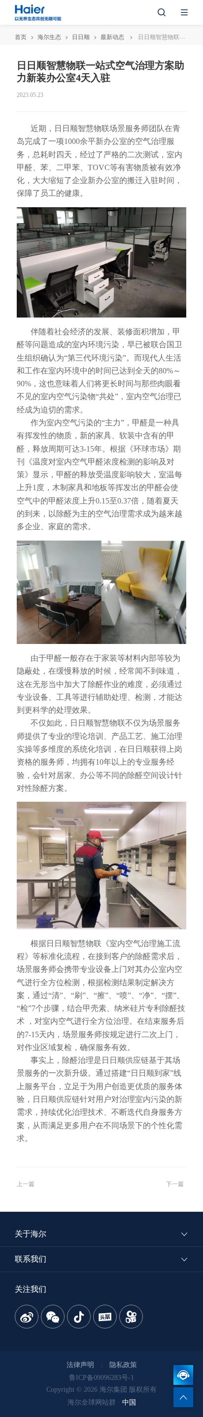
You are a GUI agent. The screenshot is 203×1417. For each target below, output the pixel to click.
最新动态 (112, 37)
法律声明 (80, 1365)
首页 (21, 37)
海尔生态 (49, 37)
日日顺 (81, 37)
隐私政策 (123, 1365)
